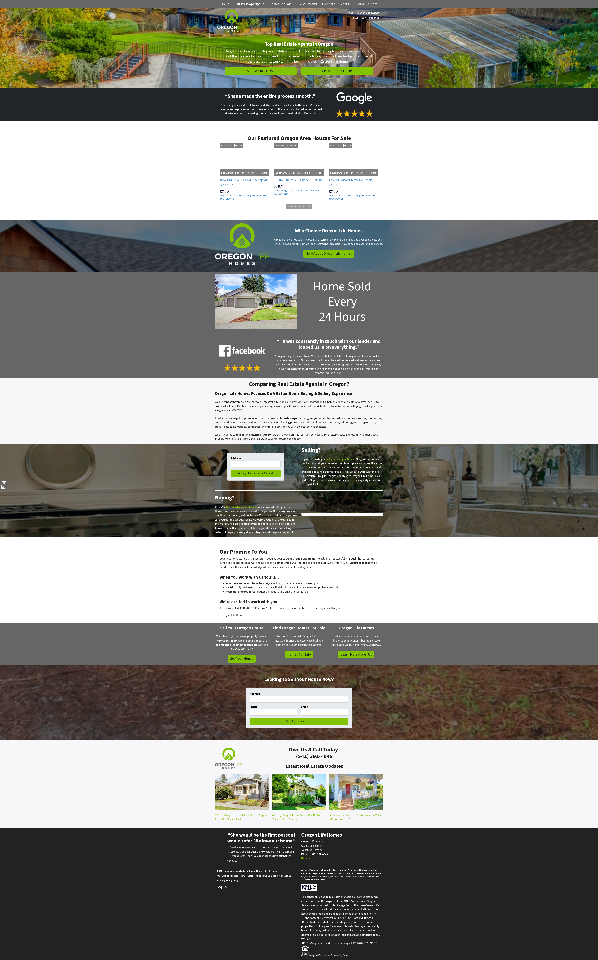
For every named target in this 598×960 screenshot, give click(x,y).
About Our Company (267, 876)
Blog (236, 880)
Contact (374, 18)
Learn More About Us (356, 654)
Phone (253, 707)
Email (304, 707)
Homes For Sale (280, 4)
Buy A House (271, 871)
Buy (364, 18)
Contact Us (285, 876)
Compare (328, 4)
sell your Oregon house (340, 459)
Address (236, 458)
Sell (355, 18)
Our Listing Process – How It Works (235, 876)
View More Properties (299, 206)
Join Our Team (367, 4)
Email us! (307, 858)
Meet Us (346, 4)
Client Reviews (307, 4)
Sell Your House (261, 70)
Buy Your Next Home (337, 70)
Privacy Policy (224, 880)
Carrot (346, 955)
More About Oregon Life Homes (328, 253)
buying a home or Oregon (242, 507)
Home (225, 4)
